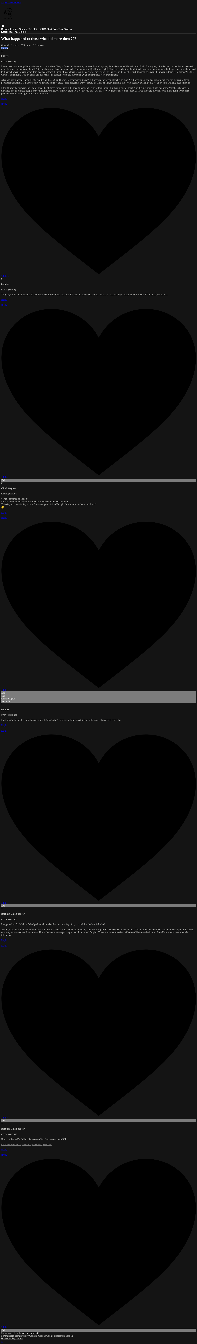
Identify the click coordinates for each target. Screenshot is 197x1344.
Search (23, 29)
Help (12, 1335)
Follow (4, 48)
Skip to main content (11, 2)
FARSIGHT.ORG (37, 29)
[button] (3, 26)
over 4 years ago (9, 61)
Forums (14, 29)
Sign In (22, 32)
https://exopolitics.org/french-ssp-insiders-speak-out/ (26, 1144)
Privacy (25, 1335)
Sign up (5, 1333)
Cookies (33, 1335)
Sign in (68, 29)
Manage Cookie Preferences (52, 1335)
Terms (18, 1335)
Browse (5, 29)
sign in (15, 1333)
